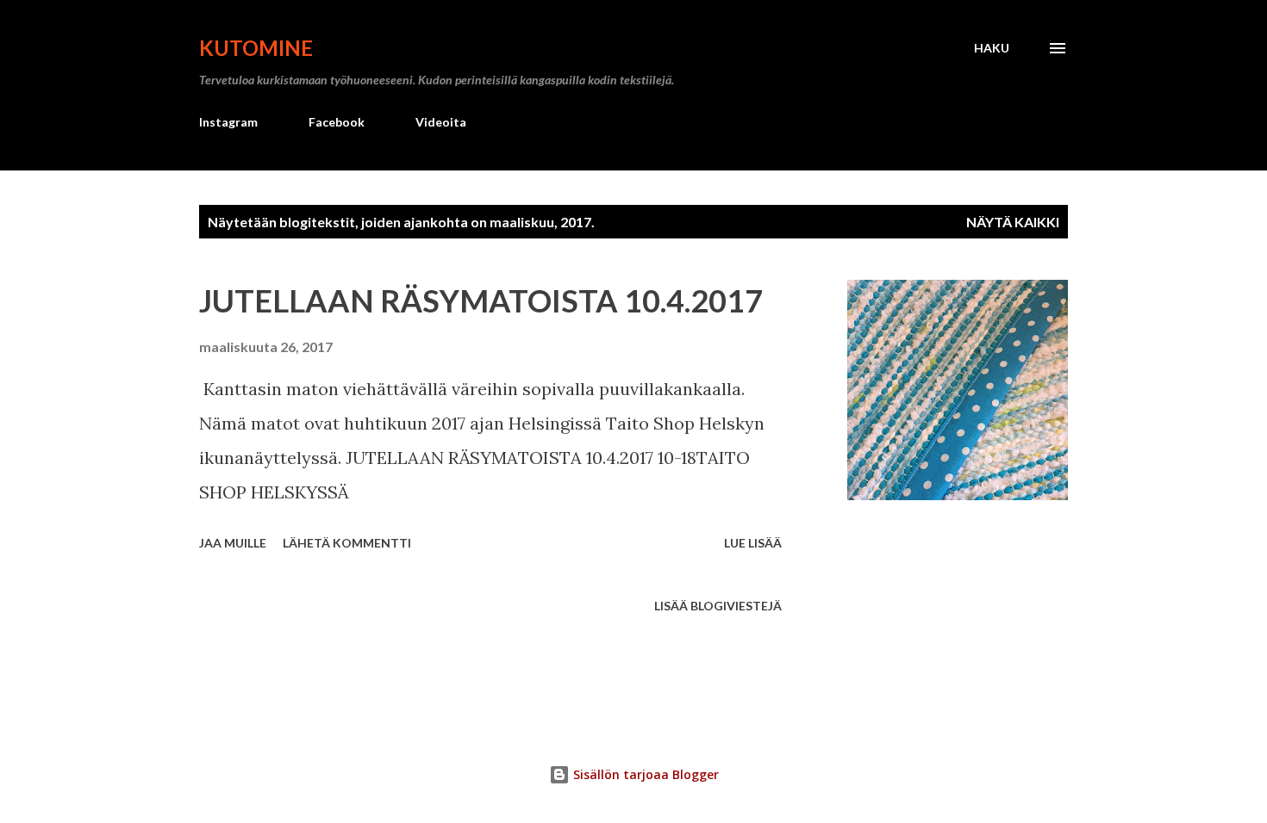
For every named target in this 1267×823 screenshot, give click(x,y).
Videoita (440, 121)
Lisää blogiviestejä (718, 605)
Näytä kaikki (1012, 221)
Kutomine (256, 47)
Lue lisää (753, 542)
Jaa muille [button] (232, 542)
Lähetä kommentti (347, 542)
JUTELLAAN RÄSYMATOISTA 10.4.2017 (481, 300)
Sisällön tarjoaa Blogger (644, 774)
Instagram (228, 121)
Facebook (337, 121)
